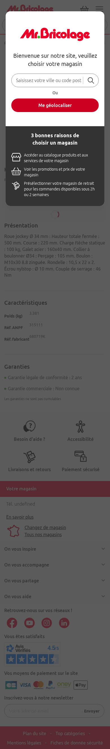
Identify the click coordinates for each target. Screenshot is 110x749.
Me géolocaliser (55, 105)
